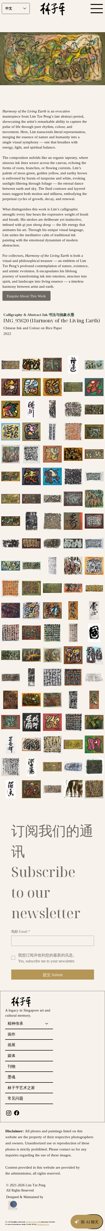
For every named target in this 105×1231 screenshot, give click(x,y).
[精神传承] (47, 1023)
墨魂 (11, 1076)
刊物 (11, 1066)
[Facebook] (16, 1112)
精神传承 (15, 1023)
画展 (11, 1044)
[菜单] (97, 8)
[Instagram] (8, 1112)
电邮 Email (20, 931)
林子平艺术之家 (21, 1087)
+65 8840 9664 (43, 1224)
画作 (11, 1034)
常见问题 (15, 1098)
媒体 (11, 1055)
